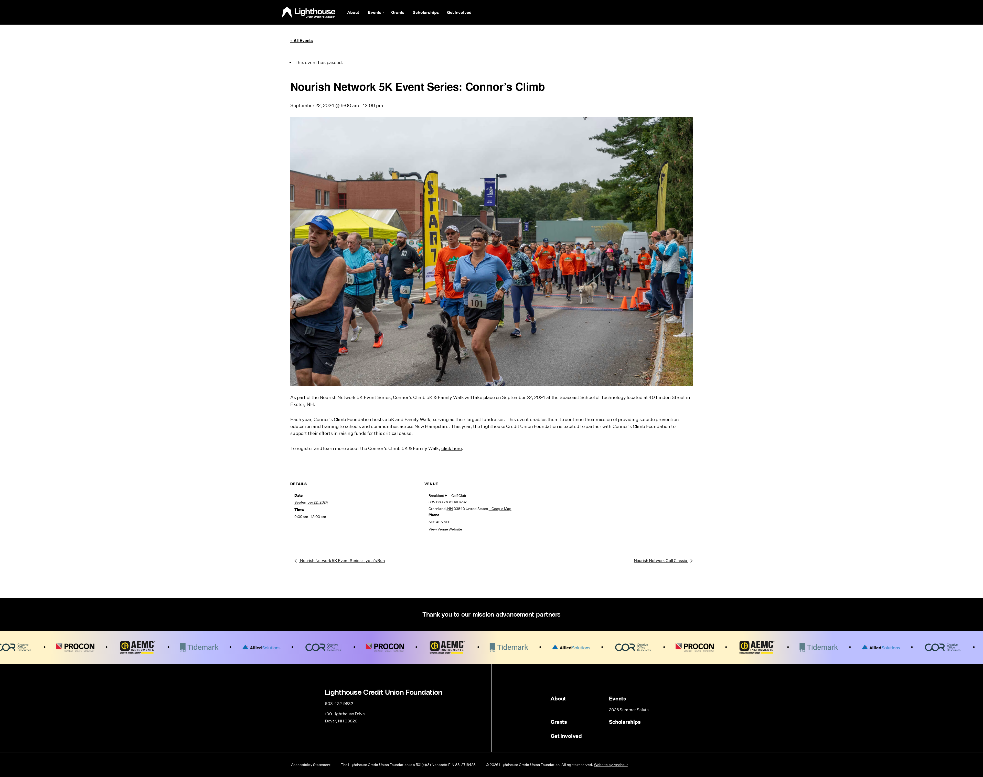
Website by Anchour (611, 764)
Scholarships (426, 12)
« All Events (301, 40)
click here (451, 448)
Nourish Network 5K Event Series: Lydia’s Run (342, 560)
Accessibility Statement (310, 764)
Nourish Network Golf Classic (661, 560)
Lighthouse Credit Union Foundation (308, 12)
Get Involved (459, 12)
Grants (397, 12)
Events (374, 12)
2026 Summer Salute (629, 709)
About (353, 12)
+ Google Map (500, 508)
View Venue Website (445, 529)
